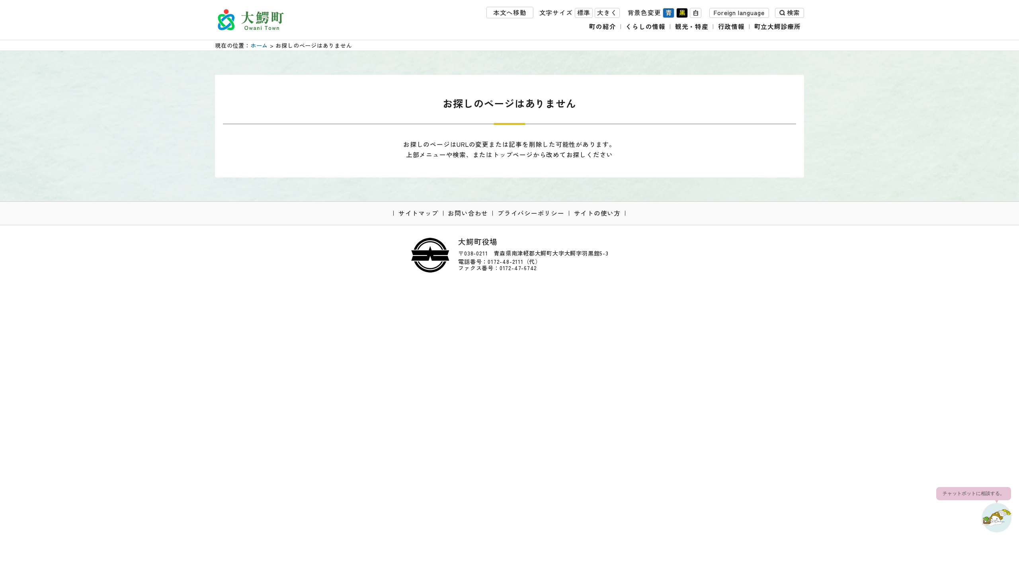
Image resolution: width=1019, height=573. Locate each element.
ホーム (259, 45)
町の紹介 (602, 26)
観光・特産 (692, 26)
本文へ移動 (510, 12)
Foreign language (739, 12)
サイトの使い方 (597, 213)
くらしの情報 (645, 26)
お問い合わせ (468, 213)
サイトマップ (418, 213)
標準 (584, 12)
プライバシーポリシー (531, 213)
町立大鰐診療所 (777, 26)
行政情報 (731, 26)
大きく (607, 12)
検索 (793, 12)
